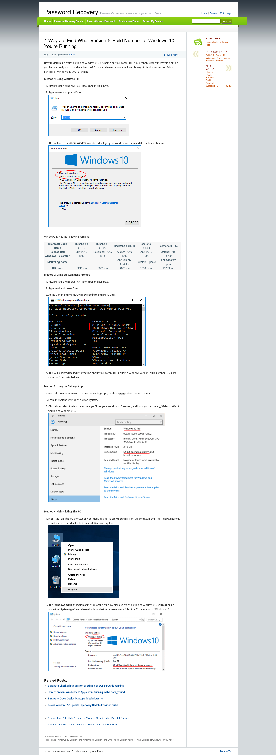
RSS (221, 13)
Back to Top (226, 751)
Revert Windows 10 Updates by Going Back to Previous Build (83, 705)
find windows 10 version (90, 739)
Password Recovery (71, 11)
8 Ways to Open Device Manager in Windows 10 (75, 698)
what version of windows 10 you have (155, 739)
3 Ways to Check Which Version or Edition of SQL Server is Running (86, 685)
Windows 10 (76, 736)
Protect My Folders (153, 21)
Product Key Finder (129, 21)
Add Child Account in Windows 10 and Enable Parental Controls (89, 718)
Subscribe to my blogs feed (217, 41)
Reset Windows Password (101, 21)
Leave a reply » (171, 54)
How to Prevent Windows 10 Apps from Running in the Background (86, 692)
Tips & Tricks (61, 736)
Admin (71, 54)
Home (204, 13)
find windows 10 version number (119, 739)
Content (213, 13)
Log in (229, 13)
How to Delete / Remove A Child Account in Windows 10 (82, 724)
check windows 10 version (64, 739)
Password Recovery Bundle (68, 21)
